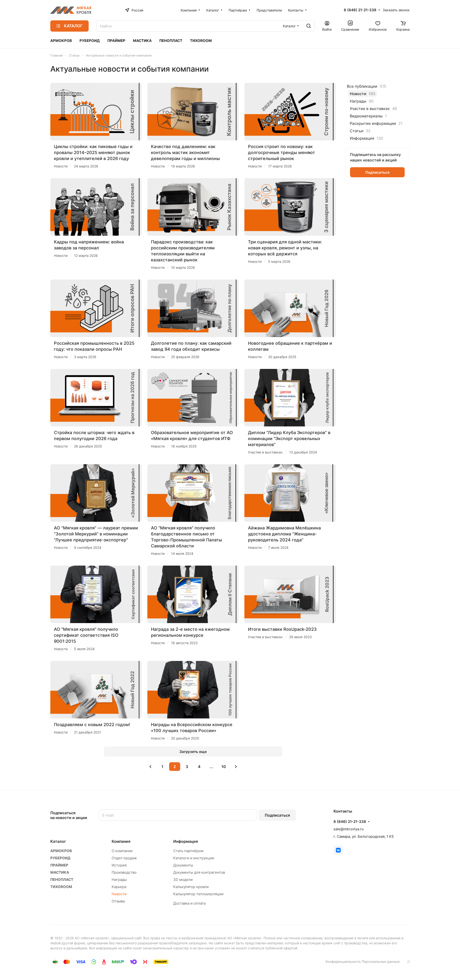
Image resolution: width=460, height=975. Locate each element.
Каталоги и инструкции (193, 858)
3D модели (183, 879)
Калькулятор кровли (191, 886)
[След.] (235, 766)
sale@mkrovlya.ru (349, 829)
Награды (119, 879)
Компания (121, 841)
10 (223, 766)
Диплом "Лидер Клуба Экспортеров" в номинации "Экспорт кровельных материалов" (289, 438)
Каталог (58, 841)
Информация (185, 841)
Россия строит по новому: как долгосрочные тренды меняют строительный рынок (281, 152)
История (119, 865)
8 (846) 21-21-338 (360, 10)
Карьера (119, 886)
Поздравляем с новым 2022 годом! (92, 724)
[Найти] (309, 26)
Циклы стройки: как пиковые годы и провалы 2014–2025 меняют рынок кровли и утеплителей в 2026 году (93, 152)
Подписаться (277, 815)
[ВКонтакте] (338, 850)
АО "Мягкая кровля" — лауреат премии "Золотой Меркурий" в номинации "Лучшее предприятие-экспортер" (96, 533)
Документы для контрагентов (199, 872)
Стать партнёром (188, 851)
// (408, 961)
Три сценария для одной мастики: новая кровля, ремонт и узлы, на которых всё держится (285, 247)
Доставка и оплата (189, 903)
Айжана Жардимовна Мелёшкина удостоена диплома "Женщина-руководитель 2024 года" (284, 533)
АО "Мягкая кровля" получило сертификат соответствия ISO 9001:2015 (86, 635)
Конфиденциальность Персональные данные (363, 961)
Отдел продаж (124, 858)
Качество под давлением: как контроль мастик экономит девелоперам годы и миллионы (185, 152)
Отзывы (118, 901)
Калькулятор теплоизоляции (198, 894)
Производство (124, 872)
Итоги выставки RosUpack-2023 (282, 629)
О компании (122, 851)
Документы (183, 865)
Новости (119, 894)
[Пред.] (150, 766)
